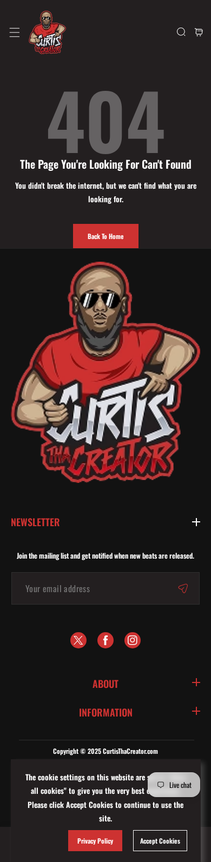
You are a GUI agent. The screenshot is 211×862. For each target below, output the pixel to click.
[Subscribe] (183, 588)
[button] (14, 32)
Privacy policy (95, 840)
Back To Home (106, 236)
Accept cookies (160, 840)
